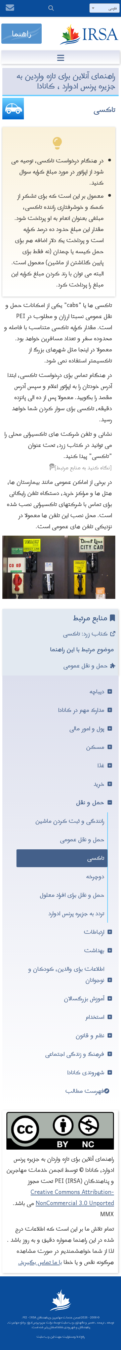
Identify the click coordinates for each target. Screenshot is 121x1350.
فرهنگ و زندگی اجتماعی (74, 1054)
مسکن (95, 747)
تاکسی (95, 858)
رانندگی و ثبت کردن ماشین (69, 821)
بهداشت (94, 950)
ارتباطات (94, 932)
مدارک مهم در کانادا (81, 710)
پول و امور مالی (86, 729)
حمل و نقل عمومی (85, 666)
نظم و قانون (90, 1036)
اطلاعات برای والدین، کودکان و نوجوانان (66, 975)
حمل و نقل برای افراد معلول (72, 895)
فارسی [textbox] (113, 8)
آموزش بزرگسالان (84, 999)
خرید (98, 784)
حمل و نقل (90, 803)
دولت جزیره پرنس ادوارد (40, 1322)
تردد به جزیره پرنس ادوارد (76, 914)
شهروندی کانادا (85, 1073)
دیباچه (96, 692)
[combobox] (104, 8)
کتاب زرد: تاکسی (85, 634)
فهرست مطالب (84, 1091)
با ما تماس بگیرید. (40, 1262)
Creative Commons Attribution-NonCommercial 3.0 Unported (72, 1198)
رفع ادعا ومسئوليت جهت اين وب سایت (61, 1337)
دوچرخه (95, 877)
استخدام (94, 1017)
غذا (100, 766)
